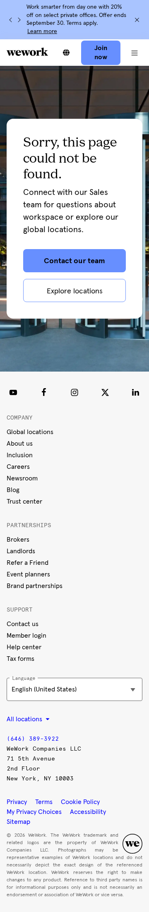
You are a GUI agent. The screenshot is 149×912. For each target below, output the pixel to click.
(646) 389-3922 (33, 738)
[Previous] (11, 20)
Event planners (28, 574)
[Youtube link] (13, 392)
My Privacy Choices (34, 812)
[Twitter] (105, 392)
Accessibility (88, 812)
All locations (25, 719)
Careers (18, 466)
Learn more (42, 31)
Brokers (18, 539)
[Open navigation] (134, 52)
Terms (44, 802)
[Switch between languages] (66, 52)
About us (20, 443)
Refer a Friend (27, 562)
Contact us (22, 624)
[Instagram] (74, 392)
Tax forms (20, 658)
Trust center (24, 501)
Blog (13, 490)
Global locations (30, 432)
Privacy (17, 802)
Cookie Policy (80, 802)
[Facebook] (44, 392)
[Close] (137, 19)
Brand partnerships (34, 586)
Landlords (21, 551)
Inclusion (20, 455)
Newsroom (22, 478)
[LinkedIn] (136, 392)
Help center (24, 647)
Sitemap (18, 821)
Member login (26, 635)
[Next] (19, 20)
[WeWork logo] (27, 52)
